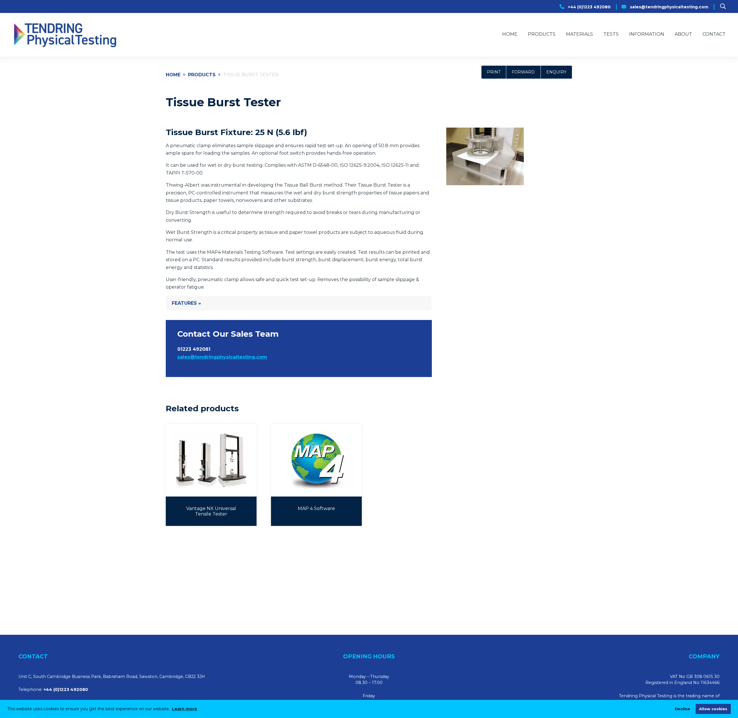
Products (542, 34)
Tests (611, 34)
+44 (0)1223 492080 (589, 7)
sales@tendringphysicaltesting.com (669, 7)
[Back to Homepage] (64, 34)
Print (493, 72)
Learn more (184, 708)
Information (646, 34)
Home (509, 34)
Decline (682, 709)
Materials (579, 34)
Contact (714, 34)
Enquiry (556, 72)
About (683, 34)
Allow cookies (713, 709)
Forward (523, 72)
